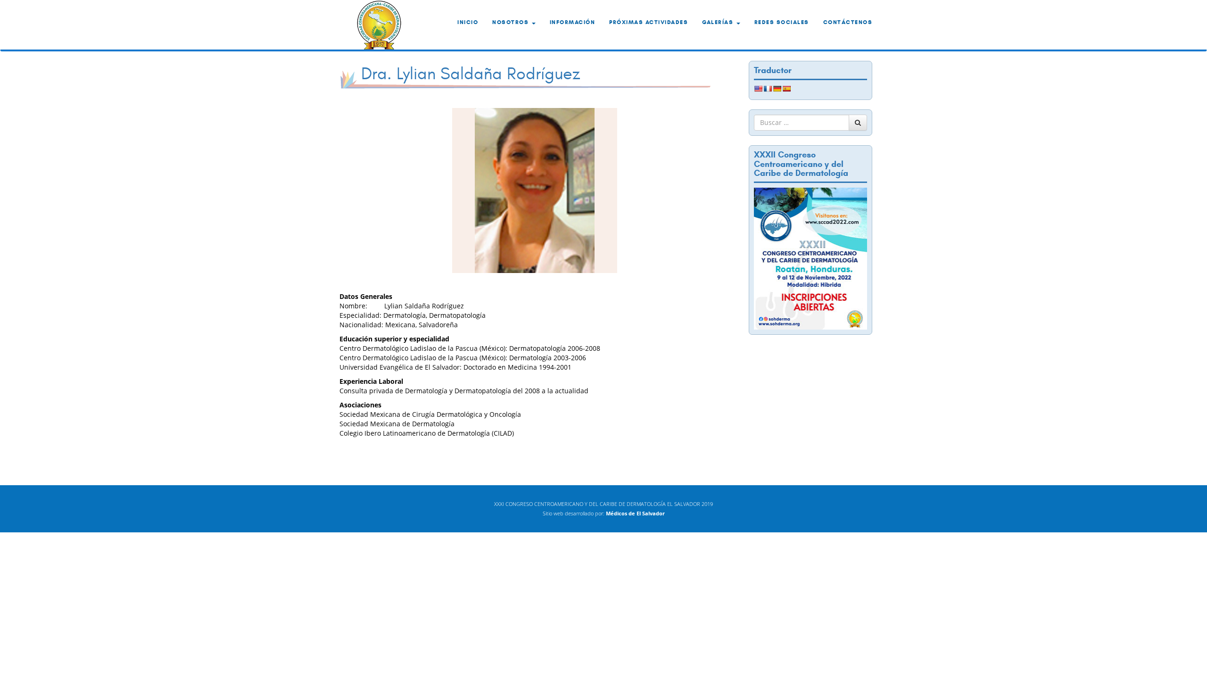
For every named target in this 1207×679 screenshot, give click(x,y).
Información (572, 21)
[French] (767, 88)
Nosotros (511, 21)
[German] (777, 88)
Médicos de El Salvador (635, 513)
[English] (758, 88)
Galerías (719, 21)
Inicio (467, 21)
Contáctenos (848, 21)
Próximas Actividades (648, 21)
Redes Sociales (781, 21)
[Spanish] (786, 88)
